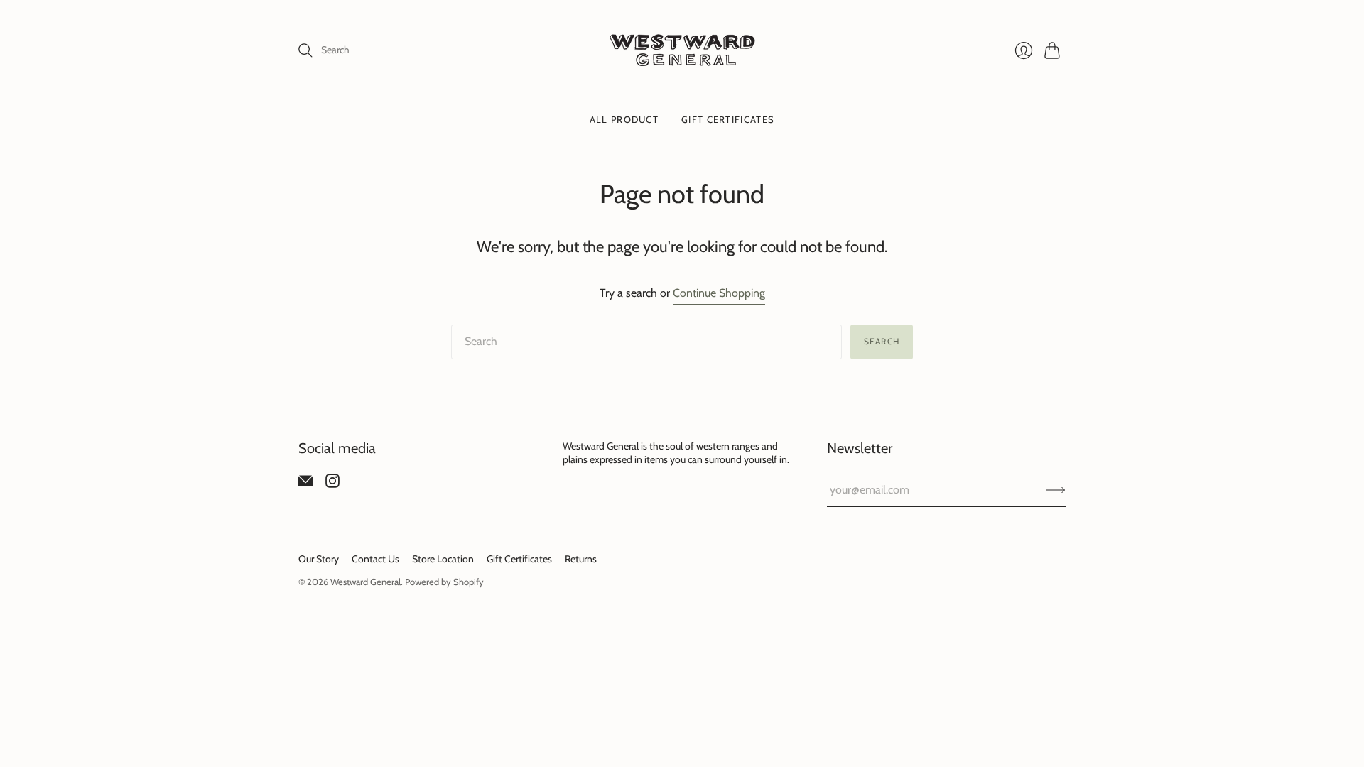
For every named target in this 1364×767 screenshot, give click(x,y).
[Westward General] (682, 50)
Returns (581, 559)
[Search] (305, 50)
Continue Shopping (719, 293)
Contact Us (375, 559)
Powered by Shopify (444, 581)
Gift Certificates (727, 119)
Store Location (443, 559)
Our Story (318, 559)
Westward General (365, 581)
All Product (624, 119)
